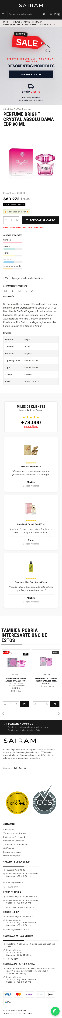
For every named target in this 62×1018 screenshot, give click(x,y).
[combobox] (27, 14)
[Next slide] (58, 714)
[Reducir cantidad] (5, 220)
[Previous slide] (3, 714)
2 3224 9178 (12, 959)
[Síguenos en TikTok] (25, 768)
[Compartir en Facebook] (5, 291)
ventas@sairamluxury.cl (17, 929)
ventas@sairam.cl (14, 882)
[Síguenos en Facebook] (20, 768)
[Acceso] (51, 14)
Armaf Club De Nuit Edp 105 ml (31, 524)
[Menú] (3, 14)
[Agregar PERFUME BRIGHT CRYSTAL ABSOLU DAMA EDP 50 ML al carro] (24, 704)
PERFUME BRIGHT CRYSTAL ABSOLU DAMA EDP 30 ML (46, 680)
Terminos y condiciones (14, 833)
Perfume (16, 22)
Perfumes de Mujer (32, 22)
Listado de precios (12, 852)
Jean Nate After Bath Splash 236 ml (31, 582)
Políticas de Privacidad (14, 837)
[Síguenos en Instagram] (15, 768)
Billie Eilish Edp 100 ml (31, 466)
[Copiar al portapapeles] (33, 291)
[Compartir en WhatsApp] (19, 291)
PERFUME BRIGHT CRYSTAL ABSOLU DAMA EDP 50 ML (16, 680)
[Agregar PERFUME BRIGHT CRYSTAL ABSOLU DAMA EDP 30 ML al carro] (54, 704)
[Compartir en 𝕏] (12, 291)
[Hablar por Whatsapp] (55, 1011)
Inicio (5, 22)
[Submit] (44, 14)
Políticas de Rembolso (13, 841)
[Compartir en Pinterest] (26, 291)
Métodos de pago (11, 855)
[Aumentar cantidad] (16, 220)
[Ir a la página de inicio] (31, 5)
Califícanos (8, 848)
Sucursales (8, 829)
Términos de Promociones (16, 844)
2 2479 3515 (12, 887)
